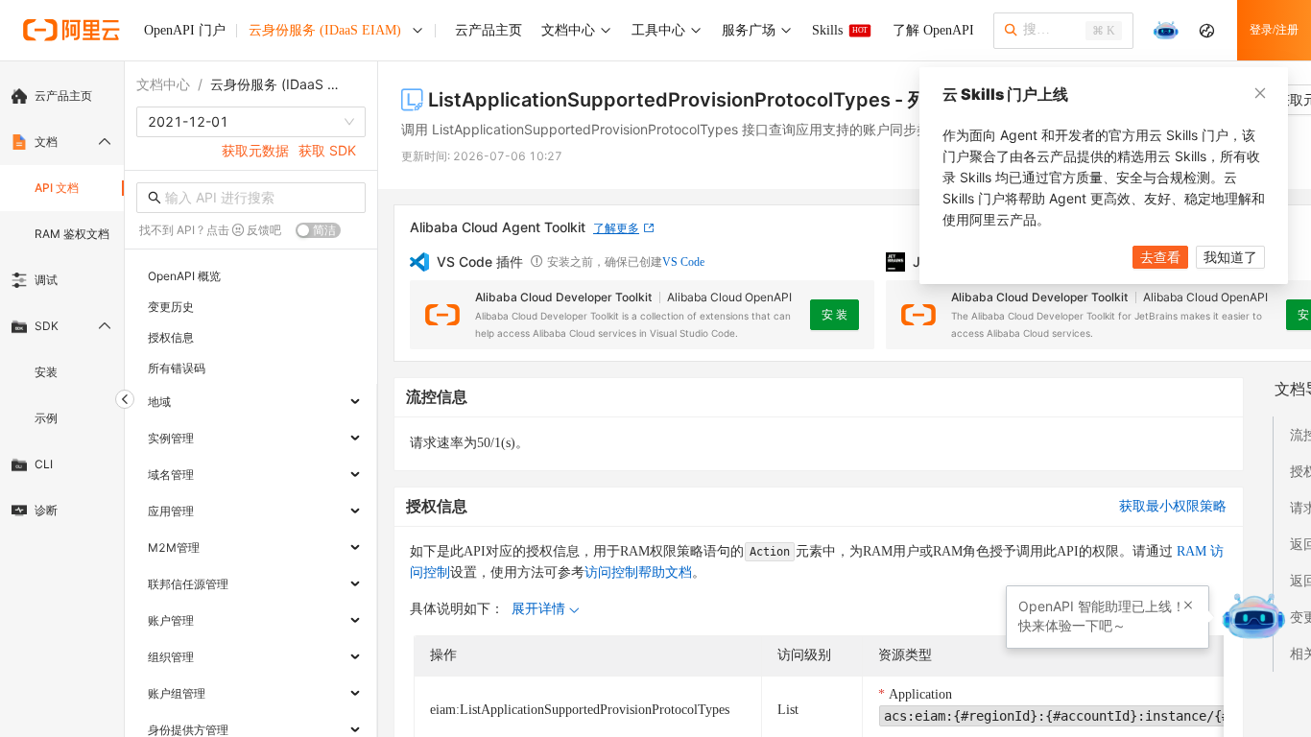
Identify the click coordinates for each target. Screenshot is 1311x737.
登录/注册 (1274, 29)
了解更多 (616, 228)
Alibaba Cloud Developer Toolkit (563, 297)
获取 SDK (327, 150)
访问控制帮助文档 (638, 572)
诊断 (46, 510)
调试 (46, 280)
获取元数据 (255, 150)
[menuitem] (62, 96)
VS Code (683, 262)
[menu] (62, 303)
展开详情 (538, 609)
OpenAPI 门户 (185, 30)
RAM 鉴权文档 (72, 233)
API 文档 (57, 187)
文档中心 (163, 84)
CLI (44, 464)
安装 (46, 372)
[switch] (318, 230)
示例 (46, 418)
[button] (1188, 605)
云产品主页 (63, 95)
